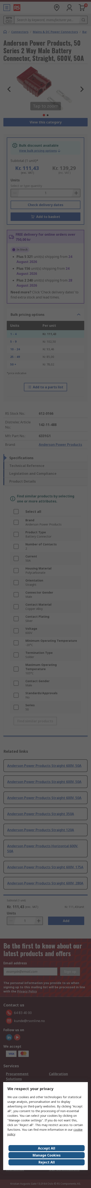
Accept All (46, 1148)
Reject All (47, 1162)
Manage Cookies (47, 1155)
